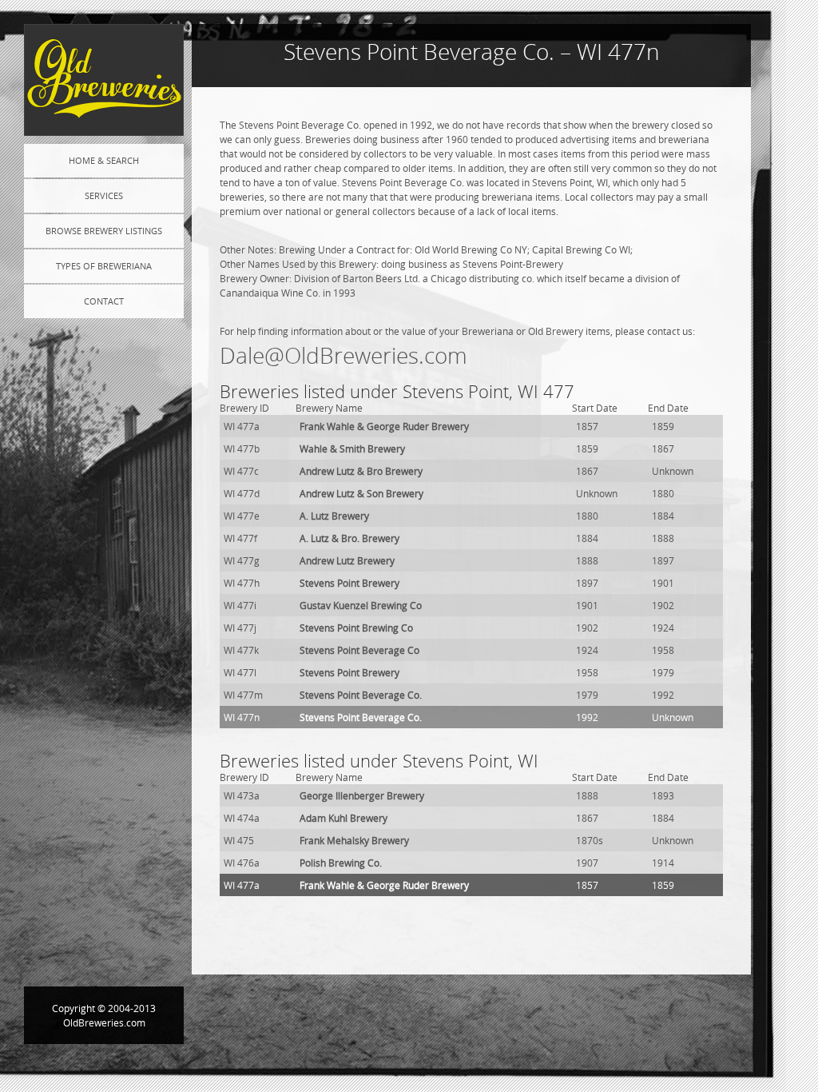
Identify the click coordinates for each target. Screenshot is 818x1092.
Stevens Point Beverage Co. (361, 694)
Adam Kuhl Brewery (343, 817)
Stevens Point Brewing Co (356, 627)
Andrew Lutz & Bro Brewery (361, 470)
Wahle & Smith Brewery (352, 448)
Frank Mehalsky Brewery (354, 840)
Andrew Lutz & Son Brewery (361, 493)
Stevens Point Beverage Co (359, 650)
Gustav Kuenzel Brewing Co (361, 605)
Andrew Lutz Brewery (347, 560)
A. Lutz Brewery (334, 515)
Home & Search (104, 160)
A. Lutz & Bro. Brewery (349, 538)
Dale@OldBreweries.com (343, 355)
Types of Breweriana (104, 266)
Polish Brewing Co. (341, 862)
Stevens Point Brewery (349, 582)
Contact (104, 301)
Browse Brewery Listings (104, 231)
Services (104, 195)
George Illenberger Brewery (362, 795)
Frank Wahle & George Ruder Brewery (384, 426)
